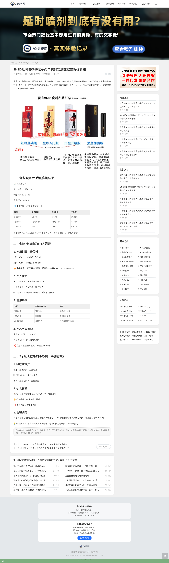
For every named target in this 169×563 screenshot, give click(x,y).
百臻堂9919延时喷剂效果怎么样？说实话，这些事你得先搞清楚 (30, 480)
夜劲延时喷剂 (127, 257)
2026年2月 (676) (144, 316)
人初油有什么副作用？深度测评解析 (29, 485)
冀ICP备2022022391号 (80, 552)
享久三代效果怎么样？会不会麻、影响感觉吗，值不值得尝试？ (82, 490)
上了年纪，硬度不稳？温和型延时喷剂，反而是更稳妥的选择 (82, 471)
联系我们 (133, 4)
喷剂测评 (82, 4)
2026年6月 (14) (144, 307)
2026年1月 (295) (126, 320)
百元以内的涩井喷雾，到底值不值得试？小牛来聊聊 (30, 476)
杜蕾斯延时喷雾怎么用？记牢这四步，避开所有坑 (82, 485)
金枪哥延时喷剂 (128, 266)
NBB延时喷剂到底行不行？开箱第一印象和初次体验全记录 (138, 117)
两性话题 (143, 275)
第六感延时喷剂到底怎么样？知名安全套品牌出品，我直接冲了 (137, 105)
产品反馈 (121, 4)
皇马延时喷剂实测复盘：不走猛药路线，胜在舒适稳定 (30, 471)
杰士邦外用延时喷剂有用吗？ (78, 476)
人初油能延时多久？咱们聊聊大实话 (81, 480)
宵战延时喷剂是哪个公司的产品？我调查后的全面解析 (82, 466)
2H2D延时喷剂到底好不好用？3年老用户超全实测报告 (45, 448)
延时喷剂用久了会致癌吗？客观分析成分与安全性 (30, 490)
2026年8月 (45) (126, 307)
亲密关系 (143, 271)
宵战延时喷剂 (127, 252)
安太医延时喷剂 (146, 266)
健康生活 (125, 275)
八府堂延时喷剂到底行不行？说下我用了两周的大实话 (137, 141)
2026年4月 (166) (144, 311)
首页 (72, 4)
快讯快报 (110, 4)
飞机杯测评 (146, 4)
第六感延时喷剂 (146, 261)
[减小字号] (109, 74)
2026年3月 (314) (126, 316)
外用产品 (125, 280)
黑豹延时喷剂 (145, 257)
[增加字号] (106, 74)
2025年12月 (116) (145, 320)
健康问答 (125, 284)
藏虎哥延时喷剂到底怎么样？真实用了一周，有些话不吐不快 (137, 153)
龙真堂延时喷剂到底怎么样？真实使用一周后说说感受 (137, 129)
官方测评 (19, 74)
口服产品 (143, 280)
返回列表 (103, 446)
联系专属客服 (84, 538)
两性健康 (96, 4)
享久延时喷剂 (145, 248)
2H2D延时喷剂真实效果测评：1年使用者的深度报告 (44, 444)
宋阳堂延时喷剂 (128, 261)
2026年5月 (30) (126, 311)
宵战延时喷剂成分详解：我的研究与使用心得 (30, 466)
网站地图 (94, 552)
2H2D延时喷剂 (145, 252)
